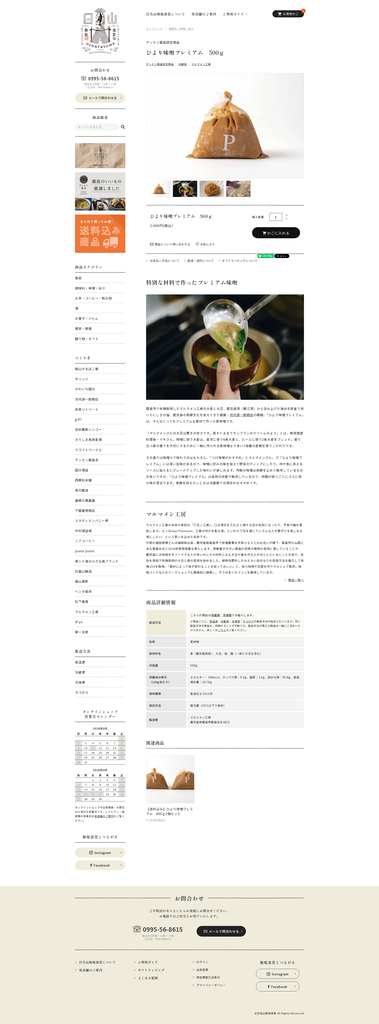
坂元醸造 (81, 490)
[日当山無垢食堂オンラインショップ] (100, 31)
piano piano (85, 550)
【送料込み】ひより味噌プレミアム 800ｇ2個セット (169, 811)
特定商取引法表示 (208, 977)
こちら (222, 630)
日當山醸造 (83, 571)
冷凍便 (80, 682)
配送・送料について (201, 260)
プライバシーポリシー (211, 985)
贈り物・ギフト (87, 338)
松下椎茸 (81, 601)
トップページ (154, 28)
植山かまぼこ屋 (87, 368)
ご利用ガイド (148, 962)
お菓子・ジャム (86, 318)
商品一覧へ (296, 580)
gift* (79, 419)
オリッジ (81, 378)
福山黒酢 (81, 581)
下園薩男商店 (85, 510)
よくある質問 (148, 978)
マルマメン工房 (87, 611)
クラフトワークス (88, 449)
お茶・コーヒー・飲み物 (93, 298)
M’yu (79, 621)
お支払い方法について (165, 260)
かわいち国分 (85, 389)
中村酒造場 (83, 530)
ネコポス (81, 692)
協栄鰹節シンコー (88, 429)
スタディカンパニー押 (91, 520)
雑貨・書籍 (83, 328)
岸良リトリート (87, 409)
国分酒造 (81, 470)
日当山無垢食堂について (165, 13)
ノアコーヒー (85, 540)
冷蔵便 (80, 672)
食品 (78, 277)
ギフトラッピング (151, 970)
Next (294, 126)
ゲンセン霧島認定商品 (163, 43)
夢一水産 (81, 632)
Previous (156, 126)
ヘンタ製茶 (83, 591)
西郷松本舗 (83, 480)
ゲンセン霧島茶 (87, 460)
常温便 (80, 662)
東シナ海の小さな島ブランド (97, 561)
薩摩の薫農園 (85, 500)
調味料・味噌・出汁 (90, 288)
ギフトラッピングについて (240, 260)
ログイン (202, 962)
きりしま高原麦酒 (88, 439)
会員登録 (202, 970)
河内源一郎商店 (87, 399)
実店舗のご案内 (104, 816)
